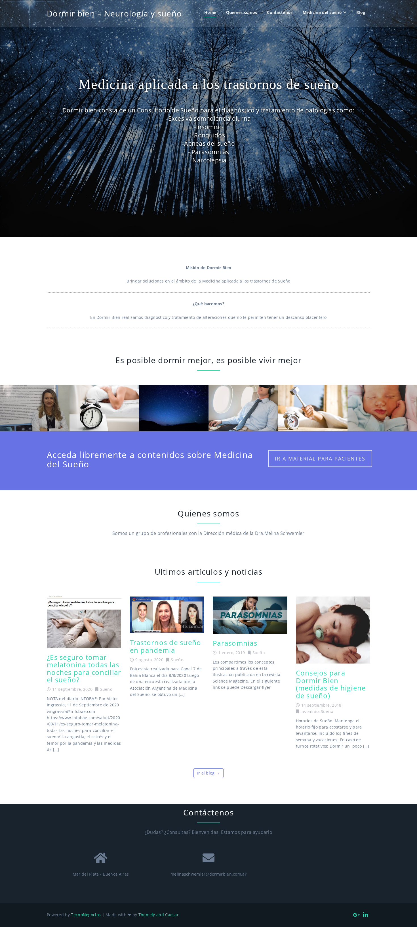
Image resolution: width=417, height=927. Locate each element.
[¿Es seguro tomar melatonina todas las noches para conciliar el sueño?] (84, 622)
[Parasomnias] (250, 615)
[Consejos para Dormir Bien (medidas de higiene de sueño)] (333, 630)
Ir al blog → (208, 773)
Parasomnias (235, 643)
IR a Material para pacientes (320, 458)
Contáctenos (279, 12)
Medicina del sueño (322, 12)
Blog (360, 12)
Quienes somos (241, 12)
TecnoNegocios (86, 914)
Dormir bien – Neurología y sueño (114, 13)
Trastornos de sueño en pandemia (165, 646)
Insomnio (309, 711)
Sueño (106, 689)
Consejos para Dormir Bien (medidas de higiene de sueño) (331, 684)
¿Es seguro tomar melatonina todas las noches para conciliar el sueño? (84, 668)
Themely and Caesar (158, 914)
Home (210, 12)
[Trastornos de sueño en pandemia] (167, 615)
